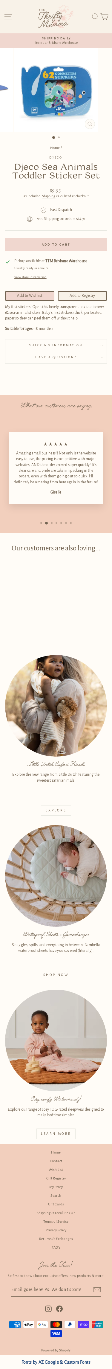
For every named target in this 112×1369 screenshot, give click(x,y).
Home (55, 148)
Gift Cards (56, 1204)
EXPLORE (55, 810)
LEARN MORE (56, 1133)
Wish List (56, 1170)
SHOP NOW (56, 975)
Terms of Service (56, 1222)
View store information (30, 277)
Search (55, 1196)
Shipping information (56, 345)
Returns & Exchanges (56, 1239)
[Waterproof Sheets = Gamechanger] (56, 876)
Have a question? (56, 357)
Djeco (56, 157)
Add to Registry (82, 296)
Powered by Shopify (55, 1350)
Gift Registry (56, 1178)
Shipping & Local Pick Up (56, 1213)
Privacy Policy (56, 1230)
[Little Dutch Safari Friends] (56, 706)
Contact (56, 1161)
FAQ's (56, 1248)
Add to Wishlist (29, 296)
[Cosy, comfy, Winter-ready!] (56, 1040)
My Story (56, 1187)
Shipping (49, 196)
